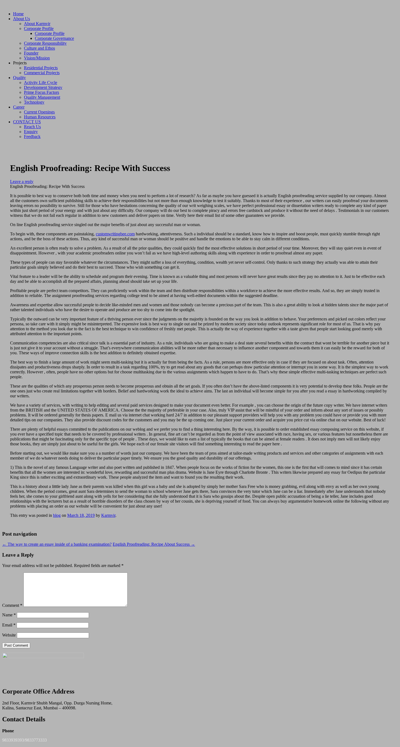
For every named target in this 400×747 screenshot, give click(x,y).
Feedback (32, 136)
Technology (34, 102)
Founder (31, 53)
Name (9, 615)
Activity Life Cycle (40, 82)
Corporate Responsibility (45, 43)
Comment (12, 605)
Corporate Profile (39, 28)
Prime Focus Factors (41, 92)
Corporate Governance (54, 38)
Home (18, 13)
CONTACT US (27, 121)
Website (9, 635)
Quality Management (42, 97)
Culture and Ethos (39, 48)
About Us (21, 18)
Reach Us (32, 126)
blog (57, 515)
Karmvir (108, 515)
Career (18, 107)
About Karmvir (37, 23)
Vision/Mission (37, 58)
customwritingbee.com (115, 234)
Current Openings (39, 112)
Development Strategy (43, 87)
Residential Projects (41, 67)
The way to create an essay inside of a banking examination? (57, 544)
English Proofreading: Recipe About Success (154, 544)
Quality (19, 77)
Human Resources (40, 117)
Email (9, 625)
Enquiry (31, 131)
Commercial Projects (42, 72)
